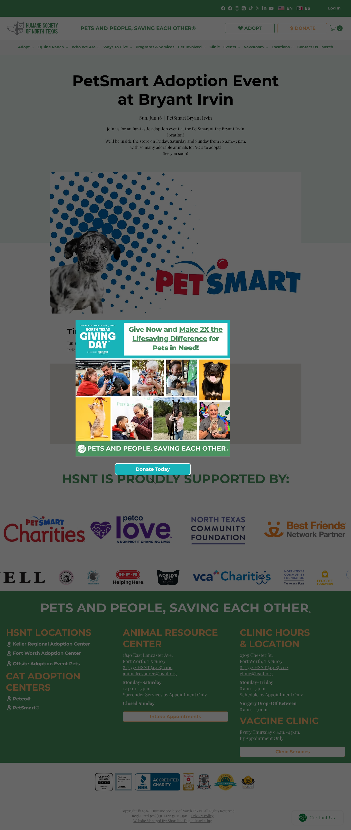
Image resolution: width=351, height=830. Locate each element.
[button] (152, 481)
